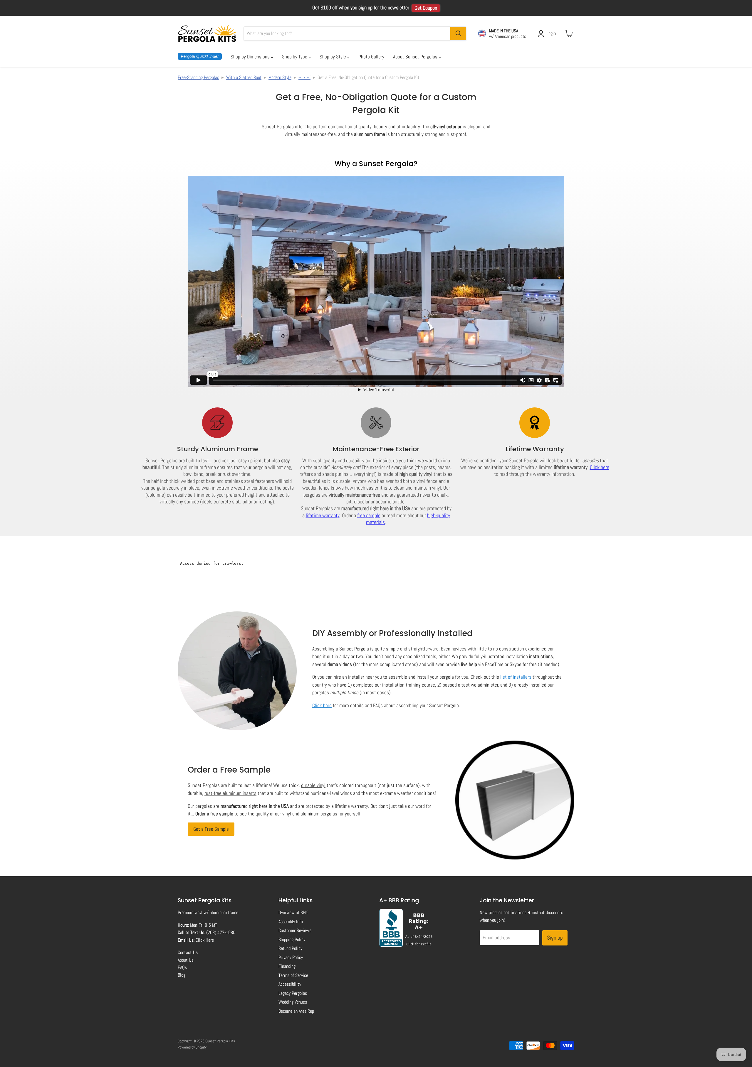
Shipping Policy (291, 939)
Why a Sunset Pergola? (376, 163)
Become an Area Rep (296, 1011)
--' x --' (304, 77)
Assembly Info (290, 921)
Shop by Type (295, 56)
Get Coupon (425, 8)
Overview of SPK (293, 912)
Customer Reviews (294, 930)
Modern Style (279, 77)
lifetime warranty (323, 515)
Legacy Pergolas (292, 993)
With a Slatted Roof (243, 77)
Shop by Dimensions (251, 56)
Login (551, 33)
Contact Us (188, 952)
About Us (186, 960)
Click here (599, 467)
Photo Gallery (371, 56)
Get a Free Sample (211, 829)
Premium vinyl (190, 912)
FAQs (182, 967)
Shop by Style (333, 56)
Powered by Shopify (192, 1047)
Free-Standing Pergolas (198, 77)
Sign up (555, 937)
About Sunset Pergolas (416, 56)
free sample (368, 515)
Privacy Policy (290, 957)
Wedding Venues (292, 1002)
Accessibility (289, 984)
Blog (181, 975)
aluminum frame (224, 912)
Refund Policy (290, 948)
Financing (287, 966)
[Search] (458, 33)
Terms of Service (293, 975)
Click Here (205, 940)
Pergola (200, 56)
